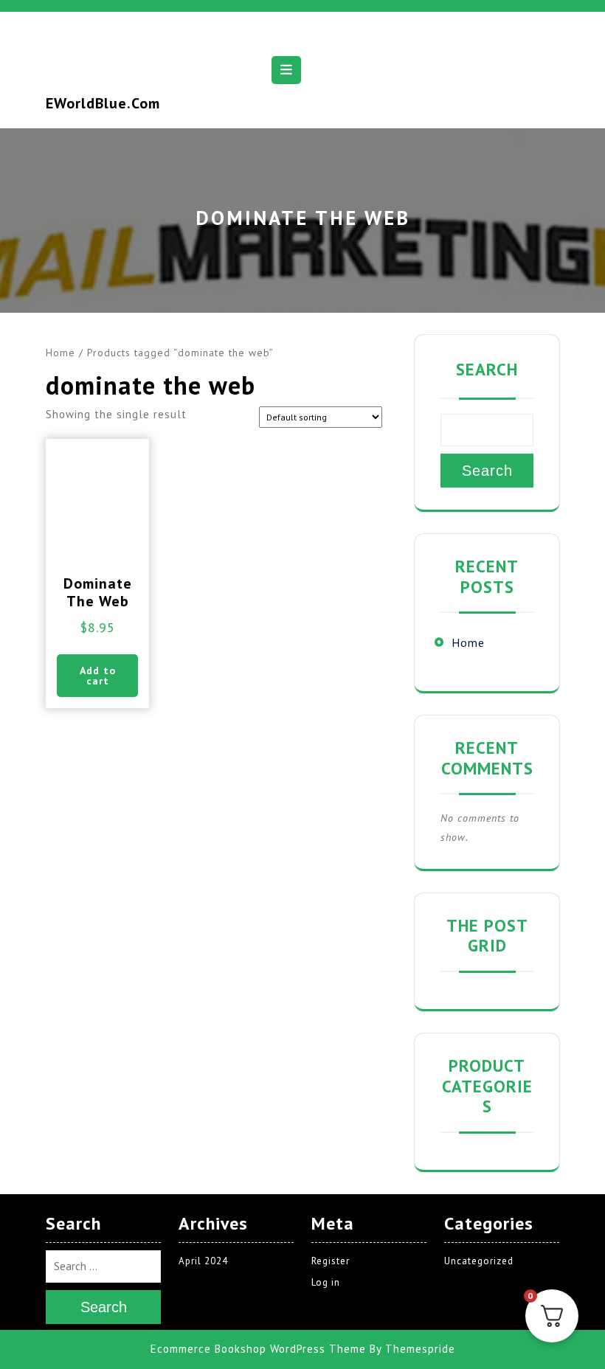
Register (330, 1261)
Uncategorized (479, 1261)
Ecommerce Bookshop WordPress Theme (258, 1349)
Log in (325, 1282)
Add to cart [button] (98, 675)
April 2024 (203, 1261)
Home (60, 352)
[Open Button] (286, 70)
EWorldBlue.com (103, 103)
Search (487, 369)
